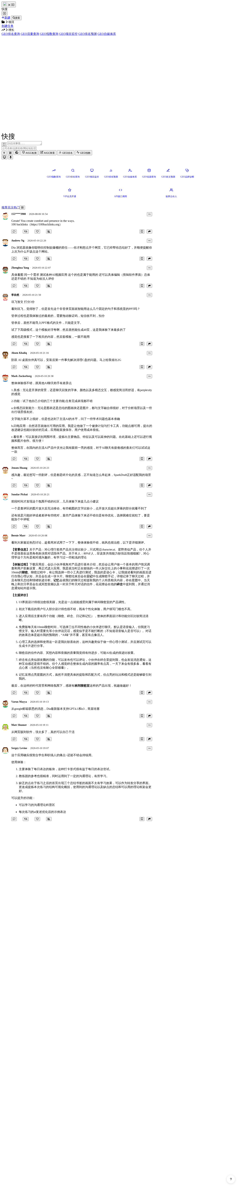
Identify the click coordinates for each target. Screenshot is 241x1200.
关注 (11, 207)
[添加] (4, 153)
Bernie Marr (18, 535)
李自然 (15, 294)
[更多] (149, 214)
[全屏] (4, 144)
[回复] (14, 232)
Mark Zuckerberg (21, 376)
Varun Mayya (19, 701)
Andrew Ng (17, 240)
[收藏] (142, 232)
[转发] (26, 232)
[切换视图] (22, 208)
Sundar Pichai (19, 494)
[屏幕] (4, 157)
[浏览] (49, 232)
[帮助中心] (231, 1179)
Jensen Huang (19, 467)
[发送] (10, 157)
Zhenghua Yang (20, 267)
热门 (17, 207)
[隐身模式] (17, 152)
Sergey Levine (19, 748)
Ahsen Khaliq (19, 352)
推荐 (5, 207)
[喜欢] (37, 232)
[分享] (149, 232)
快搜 (5, 9)
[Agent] (10, 153)
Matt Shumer (19, 725)
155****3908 (18, 214)
